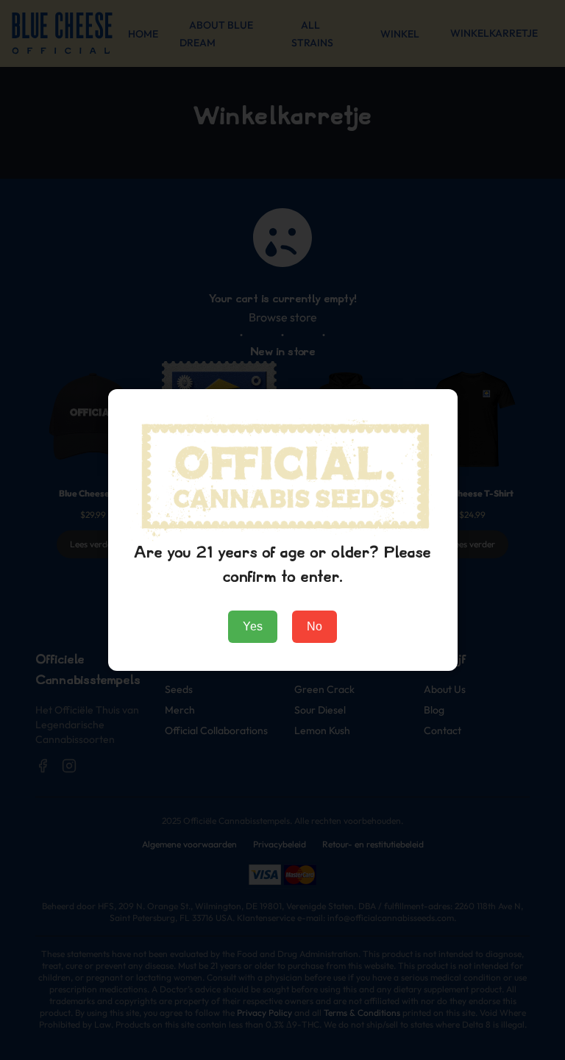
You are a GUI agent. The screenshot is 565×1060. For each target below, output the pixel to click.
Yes (253, 626)
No (314, 626)
